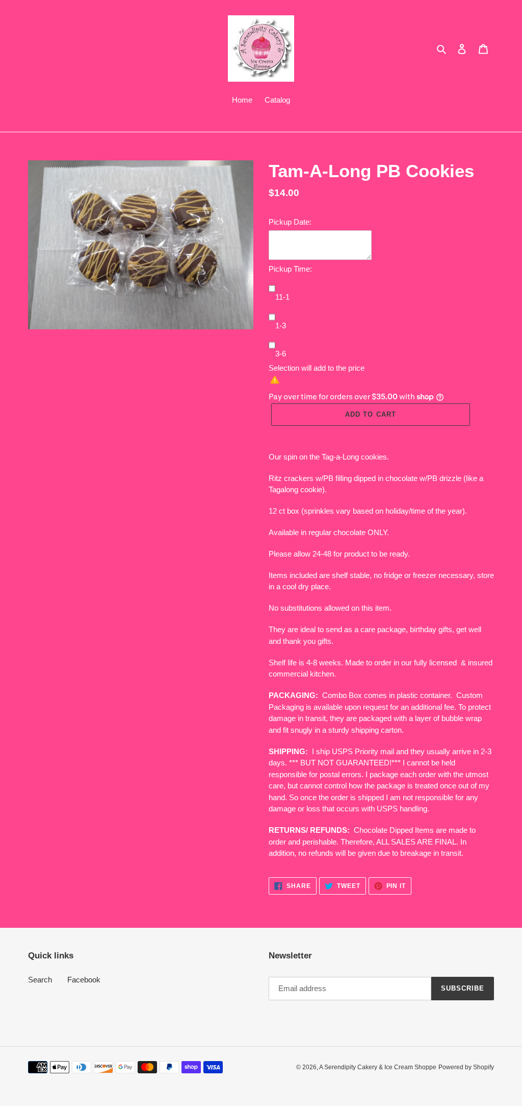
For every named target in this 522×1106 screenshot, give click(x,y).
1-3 (280, 325)
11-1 (282, 297)
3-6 (280, 353)
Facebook (83, 979)
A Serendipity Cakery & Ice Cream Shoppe (377, 1067)
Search (40, 979)
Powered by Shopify (466, 1067)
